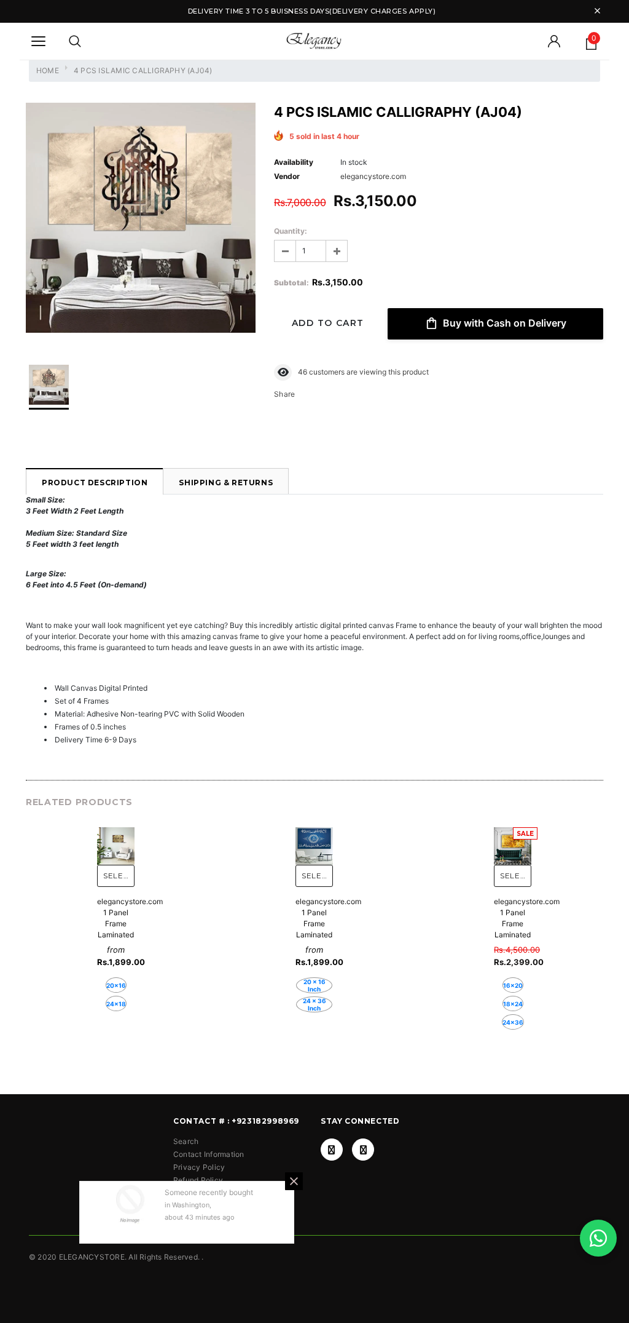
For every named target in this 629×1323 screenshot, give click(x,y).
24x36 (512, 1022)
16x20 (513, 985)
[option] (141, 219)
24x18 (116, 1003)
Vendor (287, 176)
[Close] (294, 1181)
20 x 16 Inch (314, 985)
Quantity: (290, 231)
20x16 (116, 985)
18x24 (513, 1003)
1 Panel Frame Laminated (116, 923)
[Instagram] (363, 1149)
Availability (293, 162)
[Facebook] (332, 1149)
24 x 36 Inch (314, 1004)
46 (302, 371)
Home (47, 70)
